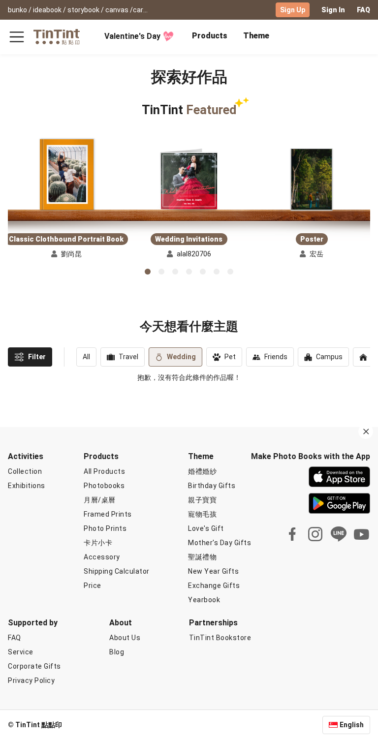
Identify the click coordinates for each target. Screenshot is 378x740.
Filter (37, 357)
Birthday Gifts (211, 486)
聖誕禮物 (202, 557)
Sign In (333, 10)
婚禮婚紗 (202, 471)
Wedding (181, 357)
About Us (124, 638)
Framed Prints (108, 514)
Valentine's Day (132, 36)
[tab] (209, 37)
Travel (128, 357)
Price (92, 585)
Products (209, 35)
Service (20, 652)
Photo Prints (105, 528)
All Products (104, 471)
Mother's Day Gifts (219, 543)
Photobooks (104, 486)
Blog (116, 652)
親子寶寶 (202, 500)
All (86, 357)
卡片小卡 (98, 543)
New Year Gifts (213, 571)
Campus (329, 357)
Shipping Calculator (117, 571)
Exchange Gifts (214, 585)
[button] (66, 175)
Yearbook (204, 600)
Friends (275, 357)
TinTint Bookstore (220, 638)
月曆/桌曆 (100, 500)
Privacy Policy (31, 680)
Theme (256, 35)
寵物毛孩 (202, 514)
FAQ (363, 10)
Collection (25, 471)
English (352, 725)
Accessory (102, 557)
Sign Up (292, 10)
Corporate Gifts (34, 666)
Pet (230, 357)
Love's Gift (206, 528)
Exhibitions (26, 486)
